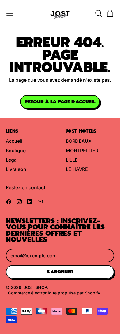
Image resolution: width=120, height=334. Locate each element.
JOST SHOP (35, 287)
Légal (12, 160)
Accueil (14, 141)
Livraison (16, 169)
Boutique (16, 150)
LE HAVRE (77, 169)
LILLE (72, 160)
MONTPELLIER (82, 150)
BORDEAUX (78, 141)
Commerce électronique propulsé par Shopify (54, 292)
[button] (98, 13)
